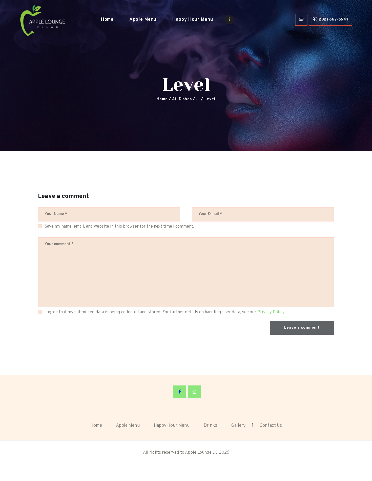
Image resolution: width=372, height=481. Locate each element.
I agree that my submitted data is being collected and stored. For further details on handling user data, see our (165, 312)
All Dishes (182, 99)
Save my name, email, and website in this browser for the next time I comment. (119, 226)
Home (162, 99)
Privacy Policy (271, 312)
